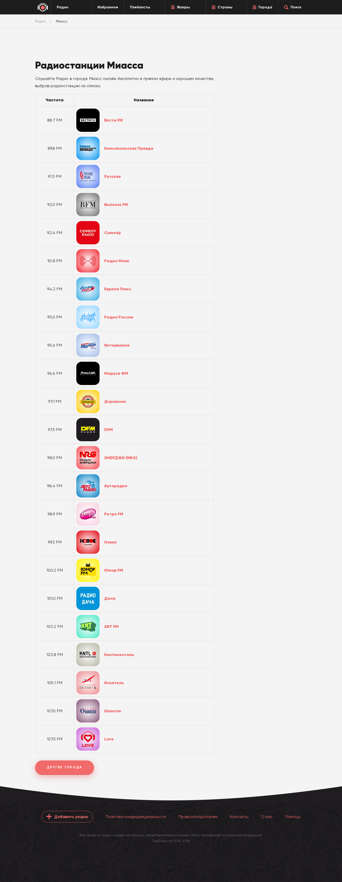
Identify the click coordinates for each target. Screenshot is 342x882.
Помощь (293, 816)
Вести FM (113, 120)
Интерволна (117, 345)
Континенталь (119, 654)
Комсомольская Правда (128, 148)
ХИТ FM (111, 626)
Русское (112, 176)
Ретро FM (113, 514)
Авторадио (115, 485)
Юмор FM (113, 570)
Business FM (116, 204)
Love (109, 739)
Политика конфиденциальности (135, 816)
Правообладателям (198, 816)
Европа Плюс (117, 289)
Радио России (118, 317)
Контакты (239, 816)
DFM (108, 429)
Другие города (64, 767)
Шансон (112, 710)
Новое (110, 542)
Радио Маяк (116, 260)
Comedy (112, 232)
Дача (109, 598)
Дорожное (115, 401)
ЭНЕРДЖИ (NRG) (120, 457)
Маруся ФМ (116, 373)
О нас (266, 816)
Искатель (114, 682)
